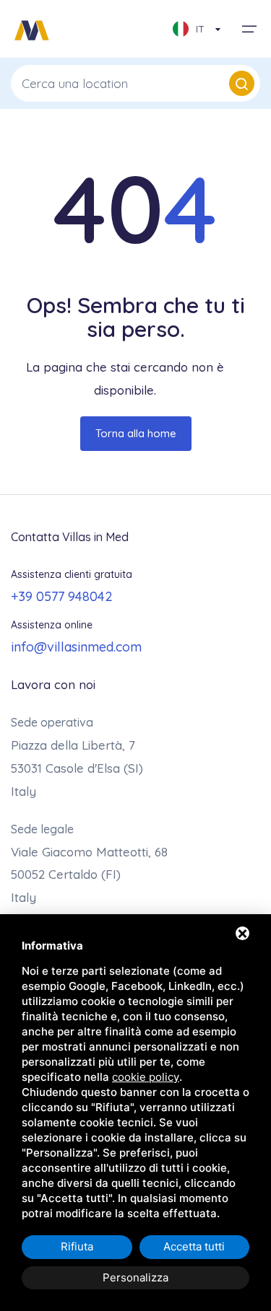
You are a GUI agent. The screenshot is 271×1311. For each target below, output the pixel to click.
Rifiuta (77, 1246)
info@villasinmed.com (76, 647)
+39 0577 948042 (62, 596)
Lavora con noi (53, 684)
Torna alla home (135, 433)
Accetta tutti (194, 1246)
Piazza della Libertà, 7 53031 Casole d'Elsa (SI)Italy (77, 768)
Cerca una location (75, 83)
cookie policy (145, 1077)
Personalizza (135, 1277)
